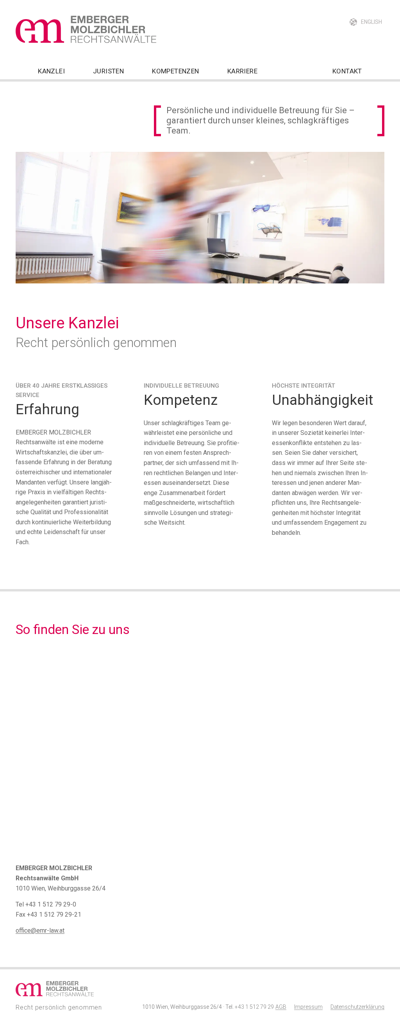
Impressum (308, 1007)
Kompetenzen (175, 71)
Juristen (108, 71)
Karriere (242, 71)
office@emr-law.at (40, 930)
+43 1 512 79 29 (254, 1007)
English (371, 22)
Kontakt (347, 71)
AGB (280, 1007)
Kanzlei (51, 71)
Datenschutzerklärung (357, 1007)
